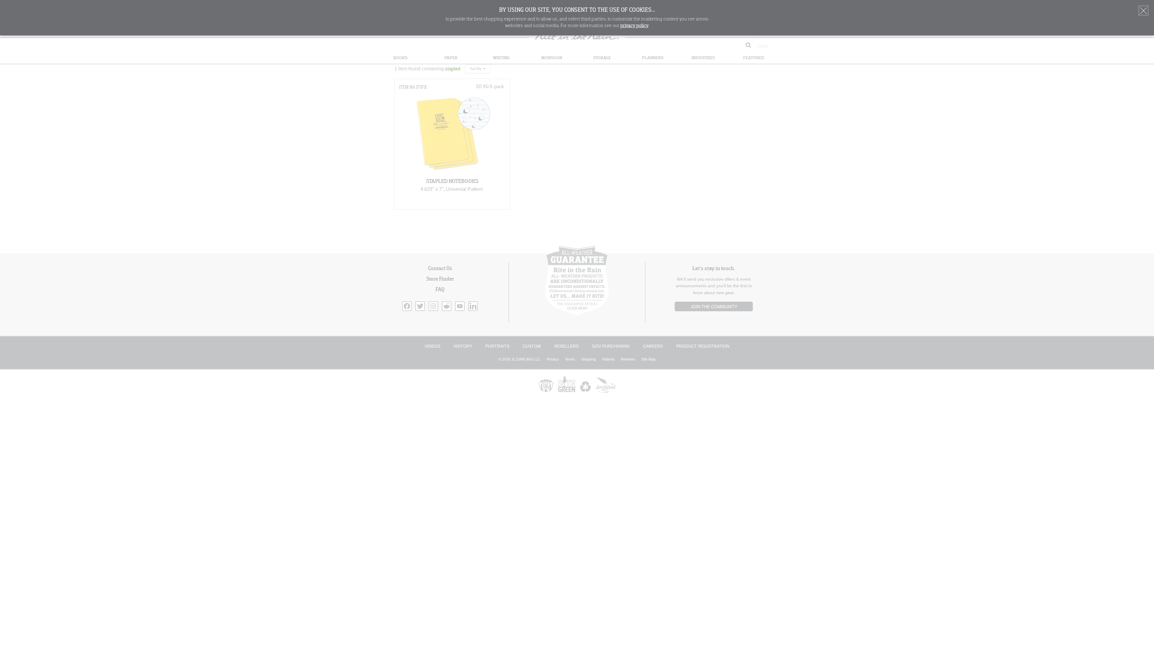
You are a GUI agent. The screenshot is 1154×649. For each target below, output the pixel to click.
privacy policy (634, 25)
